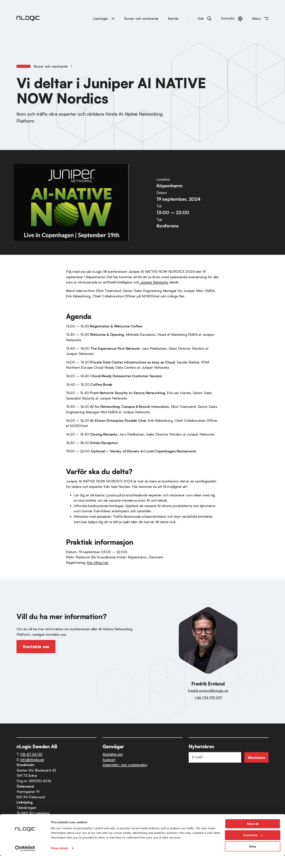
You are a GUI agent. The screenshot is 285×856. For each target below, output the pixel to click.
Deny (252, 846)
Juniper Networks (153, 282)
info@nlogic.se (32, 759)
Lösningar (100, 18)
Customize (250, 835)
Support (109, 759)
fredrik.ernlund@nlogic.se (208, 690)
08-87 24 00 (31, 754)
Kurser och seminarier (51, 66)
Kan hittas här (97, 562)
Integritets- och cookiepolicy (125, 764)
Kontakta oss (113, 754)
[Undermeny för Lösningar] (113, 18)
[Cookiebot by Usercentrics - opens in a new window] (25, 848)
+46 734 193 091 (208, 697)
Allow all (252, 823)
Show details (59, 848)
